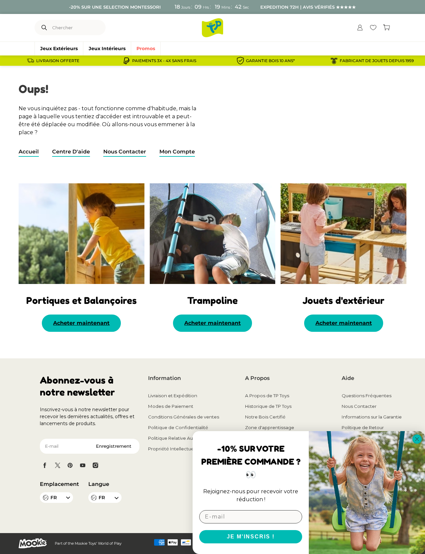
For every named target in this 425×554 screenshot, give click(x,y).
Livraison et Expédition (172, 395)
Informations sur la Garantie (372, 416)
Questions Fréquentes (366, 395)
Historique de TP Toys (268, 406)
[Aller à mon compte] (360, 28)
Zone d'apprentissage (269, 427)
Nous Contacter (124, 151)
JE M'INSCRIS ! (251, 536)
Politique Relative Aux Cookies (181, 438)
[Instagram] (95, 465)
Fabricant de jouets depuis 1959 (377, 61)
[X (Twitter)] (57, 465)
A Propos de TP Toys (267, 395)
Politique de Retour (363, 427)
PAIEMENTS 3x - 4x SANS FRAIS (164, 61)
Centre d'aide (71, 151)
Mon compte (177, 151)
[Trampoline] (213, 233)
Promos (145, 48)
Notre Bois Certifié (265, 416)
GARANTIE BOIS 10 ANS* (270, 61)
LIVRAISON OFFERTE (57, 61)
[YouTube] (83, 465)
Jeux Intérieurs (107, 48)
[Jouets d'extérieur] (343, 233)
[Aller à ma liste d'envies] (373, 28)
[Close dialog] (417, 439)
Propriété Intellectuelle (173, 448)
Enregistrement (113, 446)
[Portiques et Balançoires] (81, 233)
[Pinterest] (70, 465)
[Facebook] (45, 465)
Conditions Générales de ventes (183, 416)
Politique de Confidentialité (178, 427)
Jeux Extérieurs (59, 48)
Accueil (29, 151)
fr (102, 498)
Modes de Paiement (170, 406)
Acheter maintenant (81, 323)
